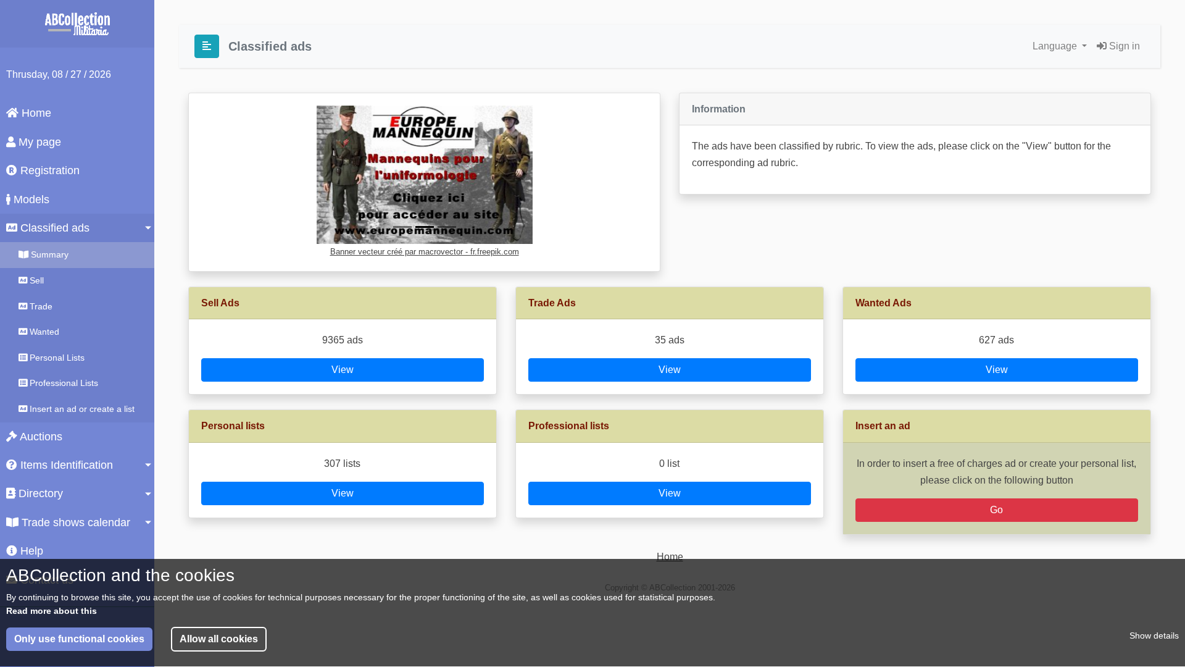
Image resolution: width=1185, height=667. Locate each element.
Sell (35, 280)
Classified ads (53, 228)
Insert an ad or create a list (81, 409)
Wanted (43, 332)
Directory (39, 493)
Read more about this (51, 610)
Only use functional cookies (79, 639)
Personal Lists (56, 358)
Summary (48, 254)
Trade (39, 306)
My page (38, 142)
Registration (48, 170)
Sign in (1123, 46)
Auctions (39, 436)
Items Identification (65, 465)
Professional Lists (62, 383)
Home (35, 113)
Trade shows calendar (74, 522)
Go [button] (996, 510)
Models (29, 199)
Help (30, 551)
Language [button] (1056, 46)
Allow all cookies (219, 639)
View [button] (342, 369)
